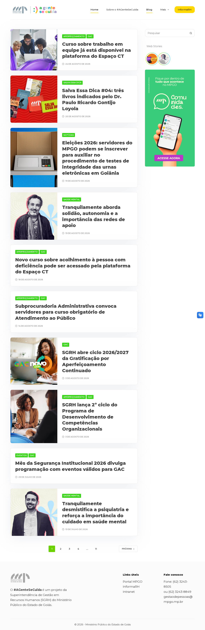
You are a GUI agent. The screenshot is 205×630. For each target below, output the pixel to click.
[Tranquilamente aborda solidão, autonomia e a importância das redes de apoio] (33, 216)
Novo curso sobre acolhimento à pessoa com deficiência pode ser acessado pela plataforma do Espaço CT (72, 265)
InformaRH (185, 9)
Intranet (129, 592)
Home (94, 9)
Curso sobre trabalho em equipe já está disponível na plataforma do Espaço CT (96, 50)
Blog (149, 9)
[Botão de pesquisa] (190, 33)
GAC (90, 36)
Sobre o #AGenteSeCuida (122, 9)
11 (96, 548)
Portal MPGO (132, 581)
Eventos (21, 455)
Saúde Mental (71, 199)
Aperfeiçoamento (74, 36)
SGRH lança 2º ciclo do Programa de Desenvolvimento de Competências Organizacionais (89, 417)
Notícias (68, 135)
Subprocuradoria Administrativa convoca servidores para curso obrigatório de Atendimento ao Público (65, 312)
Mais (163, 9)
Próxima (127, 549)
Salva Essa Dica (72, 82)
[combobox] (166, 33)
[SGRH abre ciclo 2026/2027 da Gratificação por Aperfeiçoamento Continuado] (33, 361)
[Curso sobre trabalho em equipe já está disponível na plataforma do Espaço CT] (33, 49)
